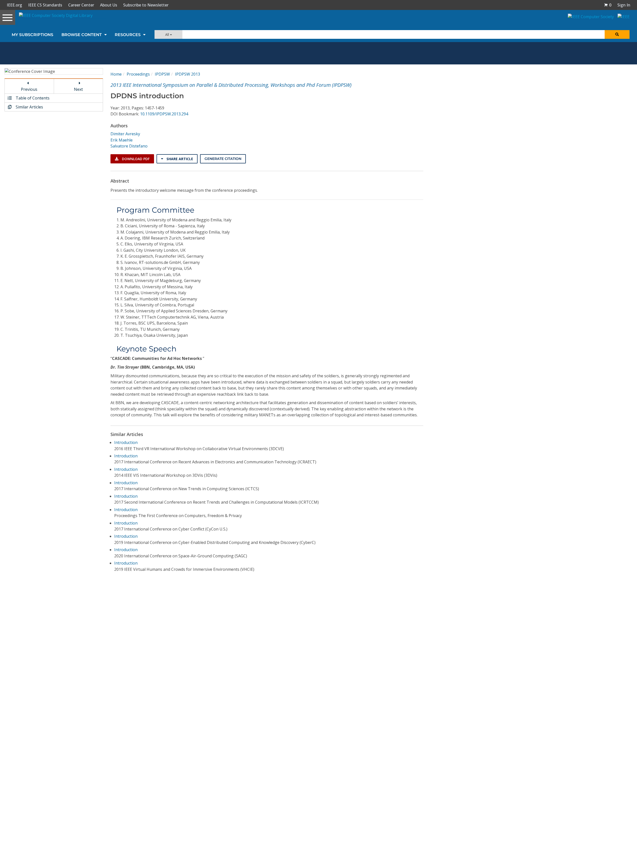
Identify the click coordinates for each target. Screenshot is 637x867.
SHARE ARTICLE (179, 158)
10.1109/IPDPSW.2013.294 (164, 114)
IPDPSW (162, 74)
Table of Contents (32, 98)
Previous (29, 89)
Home (116, 74)
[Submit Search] (617, 34)
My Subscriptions (32, 34)
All (167, 34)
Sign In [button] (623, 5)
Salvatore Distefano (129, 146)
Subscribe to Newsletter (145, 5)
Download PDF (135, 158)
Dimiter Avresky (125, 134)
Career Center (81, 5)
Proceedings (138, 74)
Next (78, 89)
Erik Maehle (121, 140)
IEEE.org (14, 5)
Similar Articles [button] (29, 107)
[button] (607, 5)
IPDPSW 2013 (187, 74)
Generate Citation (223, 158)
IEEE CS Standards (45, 5)
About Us (108, 5)
